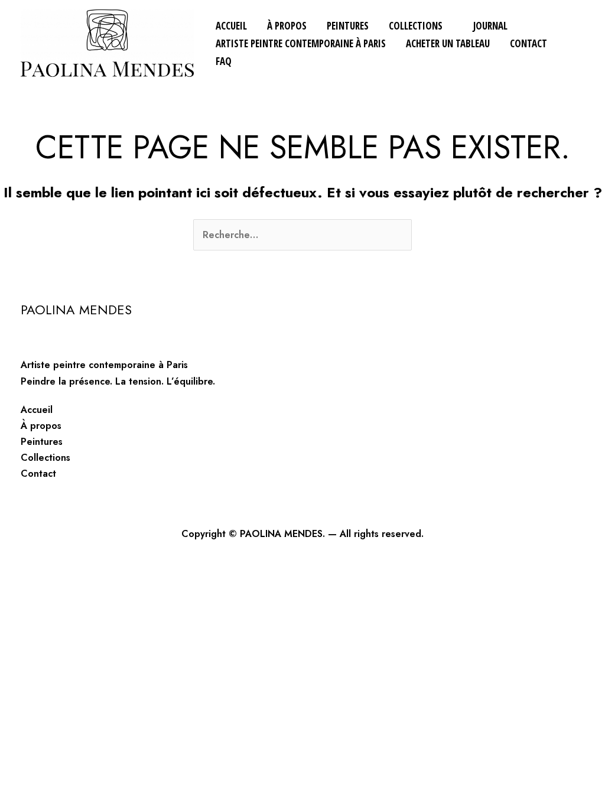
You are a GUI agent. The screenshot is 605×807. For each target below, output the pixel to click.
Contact (528, 43)
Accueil (231, 25)
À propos (287, 25)
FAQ (224, 61)
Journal (490, 25)
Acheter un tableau (448, 43)
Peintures (348, 25)
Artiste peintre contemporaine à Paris (301, 43)
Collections (416, 25)
